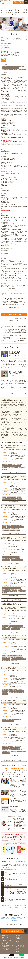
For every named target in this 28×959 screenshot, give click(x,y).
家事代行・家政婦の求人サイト (5, 0)
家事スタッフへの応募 (20, 946)
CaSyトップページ (5, 935)
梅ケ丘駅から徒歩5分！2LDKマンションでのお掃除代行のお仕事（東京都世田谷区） (13, 701)
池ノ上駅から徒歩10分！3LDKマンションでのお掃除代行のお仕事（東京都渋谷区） (13, 567)
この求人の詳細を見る (14, 472)
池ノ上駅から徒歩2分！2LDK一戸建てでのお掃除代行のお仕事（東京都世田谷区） (13, 506)
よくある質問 (4, 943)
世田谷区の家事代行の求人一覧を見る (13, 760)
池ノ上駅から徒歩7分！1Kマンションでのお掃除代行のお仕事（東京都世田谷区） (13, 477)
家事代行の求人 (5, 946)
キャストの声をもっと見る (13, 393)
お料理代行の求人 (6, 949)
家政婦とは (18, 941)
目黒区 (3, 917)
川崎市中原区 (14, 918)
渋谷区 (13, 917)
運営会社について (19, 948)
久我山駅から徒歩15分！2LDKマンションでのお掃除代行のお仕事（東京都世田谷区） (13, 636)
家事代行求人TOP (13, 320)
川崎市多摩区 (14, 920)
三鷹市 (23, 917)
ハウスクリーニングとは (20, 940)
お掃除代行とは (19, 937)
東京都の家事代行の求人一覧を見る (13, 924)
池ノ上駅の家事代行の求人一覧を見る (13, 600)
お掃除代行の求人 (6, 948)
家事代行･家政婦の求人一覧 (7, 945)
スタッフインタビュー (6, 942)
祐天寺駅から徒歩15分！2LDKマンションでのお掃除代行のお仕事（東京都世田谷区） (13, 728)
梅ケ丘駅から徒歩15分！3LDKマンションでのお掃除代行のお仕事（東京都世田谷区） (13, 668)
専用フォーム (23, 873)
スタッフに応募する (18, 2)
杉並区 (18, 917)
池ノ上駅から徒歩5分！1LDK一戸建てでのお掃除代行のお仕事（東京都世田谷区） (13, 446)
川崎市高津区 (22, 918)
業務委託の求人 (5, 938)
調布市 (2, 918)
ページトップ (25, 931)
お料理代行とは (19, 938)
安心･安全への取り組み (20, 945)
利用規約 (17, 951)
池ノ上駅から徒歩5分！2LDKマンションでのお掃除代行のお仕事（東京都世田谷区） (13, 537)
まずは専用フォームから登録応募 (12, 930)
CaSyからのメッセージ (6, 940)
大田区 (8, 917)
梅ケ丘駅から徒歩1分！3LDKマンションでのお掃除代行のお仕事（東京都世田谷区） (13, 608)
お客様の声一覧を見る (13, 307)
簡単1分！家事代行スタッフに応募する (14, 314)
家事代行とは (18, 935)
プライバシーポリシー (20, 949)
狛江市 (7, 918)
